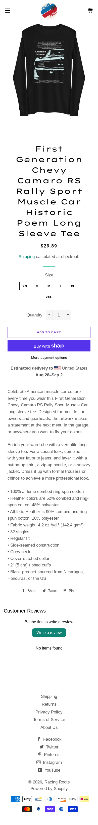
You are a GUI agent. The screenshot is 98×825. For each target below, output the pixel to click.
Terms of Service (49, 719)
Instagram (52, 762)
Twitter (52, 747)
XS (24, 286)
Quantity (34, 315)
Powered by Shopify (49, 788)
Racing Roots (57, 782)
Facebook (52, 739)
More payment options (49, 357)
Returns (49, 704)
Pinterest (52, 754)
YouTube (51, 770)
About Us (49, 727)
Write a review (49, 632)
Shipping (27, 256)
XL (73, 286)
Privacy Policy (49, 712)
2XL (49, 297)
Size (49, 275)
